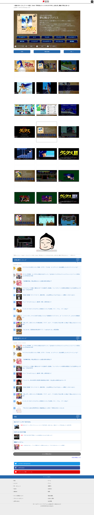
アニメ (49, 483)
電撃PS (49, 486)
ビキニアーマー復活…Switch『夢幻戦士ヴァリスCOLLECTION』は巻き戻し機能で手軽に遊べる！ (47, 255)
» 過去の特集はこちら (76, 457)
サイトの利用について (18, 495)
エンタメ (15, 483)
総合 (15, 480)
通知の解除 (50, 495)
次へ (72, 51)
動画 (49, 491)
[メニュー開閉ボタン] (92, 1)
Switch (23, 255)
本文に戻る (47, 51)
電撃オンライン (17, 255)
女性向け (50, 488)
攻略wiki (15, 491)
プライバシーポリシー (18, 498)
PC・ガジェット (17, 486)
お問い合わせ (16, 501)
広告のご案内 (51, 498)
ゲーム (49, 480)
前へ (22, 51)
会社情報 (50, 501)
